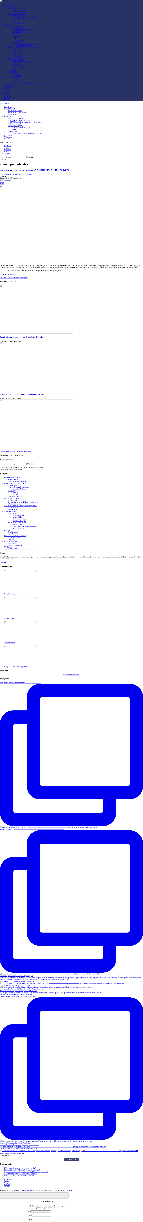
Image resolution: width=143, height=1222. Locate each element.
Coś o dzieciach (18, 31)
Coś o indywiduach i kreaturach (23, 44)
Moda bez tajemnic (19, 61)
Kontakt (7, 89)
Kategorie (7, 25)
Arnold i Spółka (18, 16)
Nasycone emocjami (19, 10)
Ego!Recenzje (17, 74)
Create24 (69, 1190)
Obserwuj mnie (71, 1159)
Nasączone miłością (19, 12)
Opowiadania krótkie (15, 8)
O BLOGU (8, 85)
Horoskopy (16, 36)
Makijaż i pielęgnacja (20, 57)
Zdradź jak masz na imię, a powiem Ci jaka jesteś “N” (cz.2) (21, 337)
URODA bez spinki (15, 53)
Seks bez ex (16, 70)
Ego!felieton (12, 21)
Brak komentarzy (5, 180)
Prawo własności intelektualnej (31, 1190)
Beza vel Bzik (17, 51)
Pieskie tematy (17, 49)
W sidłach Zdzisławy (19, 23)
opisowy (19, 38)
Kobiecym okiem (18, 68)
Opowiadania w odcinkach (17, 14)
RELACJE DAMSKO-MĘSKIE (19, 66)
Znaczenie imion (18, 42)
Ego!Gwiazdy (17, 81)
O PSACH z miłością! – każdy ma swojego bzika (24, 47)
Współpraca (8, 87)
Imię (29, 1211)
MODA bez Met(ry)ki (15, 59)
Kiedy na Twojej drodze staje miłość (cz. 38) (19, 1175)
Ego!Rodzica (17, 76)
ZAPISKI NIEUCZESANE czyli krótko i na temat (25, 83)
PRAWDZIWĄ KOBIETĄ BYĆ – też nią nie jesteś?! (22, 1170)
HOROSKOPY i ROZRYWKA (19, 32)
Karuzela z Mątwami (24, 46)
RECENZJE (12, 72)
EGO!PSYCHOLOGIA (16, 27)
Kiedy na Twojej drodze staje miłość (25, 17)
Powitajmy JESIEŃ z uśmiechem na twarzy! (16, 452)
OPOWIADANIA (10, 6)
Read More (3, 562)
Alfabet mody (17, 64)
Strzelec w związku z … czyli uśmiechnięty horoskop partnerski (22, 394)
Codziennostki (17, 34)
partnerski (20, 40)
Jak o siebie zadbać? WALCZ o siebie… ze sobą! (20, 1174)
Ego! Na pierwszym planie (21, 29)
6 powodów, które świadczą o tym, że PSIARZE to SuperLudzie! (26, 1172)
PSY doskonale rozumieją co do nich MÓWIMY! (20, 1168)
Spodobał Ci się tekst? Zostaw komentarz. (14, 278)
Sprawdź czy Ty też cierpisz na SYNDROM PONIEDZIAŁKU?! (34, 170)
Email (30, 1215)
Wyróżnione (8, 547)
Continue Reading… (7, 274)
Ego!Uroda (16, 55)
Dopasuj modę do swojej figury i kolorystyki (27, 62)
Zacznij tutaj (8, 4)
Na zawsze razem (18, 19)
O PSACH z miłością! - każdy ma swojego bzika (20, 506)
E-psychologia (17, 79)
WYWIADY (12, 77)
